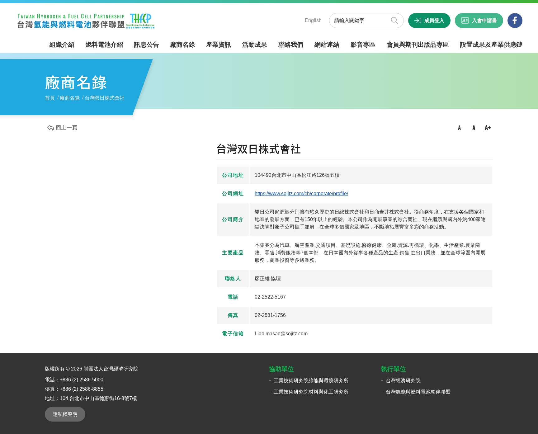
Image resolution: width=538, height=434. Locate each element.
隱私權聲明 (65, 414)
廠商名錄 (182, 44)
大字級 (487, 127)
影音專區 (363, 44)
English (313, 20)
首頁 (50, 98)
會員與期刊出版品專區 (418, 44)
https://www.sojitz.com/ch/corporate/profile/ (301, 193)
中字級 (473, 127)
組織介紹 (62, 44)
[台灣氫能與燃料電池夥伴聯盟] (86, 20)
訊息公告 (146, 44)
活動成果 (254, 44)
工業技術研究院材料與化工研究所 (311, 391)
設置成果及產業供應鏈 (491, 44)
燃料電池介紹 (104, 44)
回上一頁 (67, 127)
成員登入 (434, 20)
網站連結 (326, 44)
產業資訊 (218, 44)
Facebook (514, 20)
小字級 (460, 127)
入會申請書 (484, 20)
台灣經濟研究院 (403, 380)
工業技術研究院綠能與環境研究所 (311, 380)
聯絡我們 (290, 44)
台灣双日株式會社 (105, 98)
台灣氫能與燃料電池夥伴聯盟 (418, 391)
